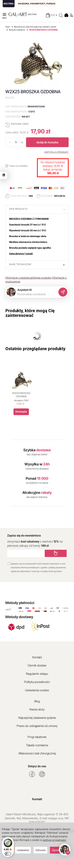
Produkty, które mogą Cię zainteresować (30, 313)
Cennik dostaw (37, 665)
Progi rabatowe (37, 737)
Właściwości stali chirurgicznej (37, 753)
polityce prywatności (54, 839)
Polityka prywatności (37, 682)
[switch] (8, 854)
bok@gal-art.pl (55, 818)
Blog (37, 701)
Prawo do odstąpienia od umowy (37, 726)
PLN (53, 15)
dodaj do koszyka (47, 142)
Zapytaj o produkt (56, 152)
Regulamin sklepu (37, 674)
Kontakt (37, 657)
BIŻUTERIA (9, 3)
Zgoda (55, 850)
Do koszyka (21, 411)
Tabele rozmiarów (37, 745)
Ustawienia (23, 850)
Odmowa (40, 850)
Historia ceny (20, 124)
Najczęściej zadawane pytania (37, 717)
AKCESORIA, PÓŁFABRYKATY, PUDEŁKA (36, 3)
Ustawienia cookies (37, 690)
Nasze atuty (37, 709)
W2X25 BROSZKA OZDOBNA (21, 395)
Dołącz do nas (37, 766)
